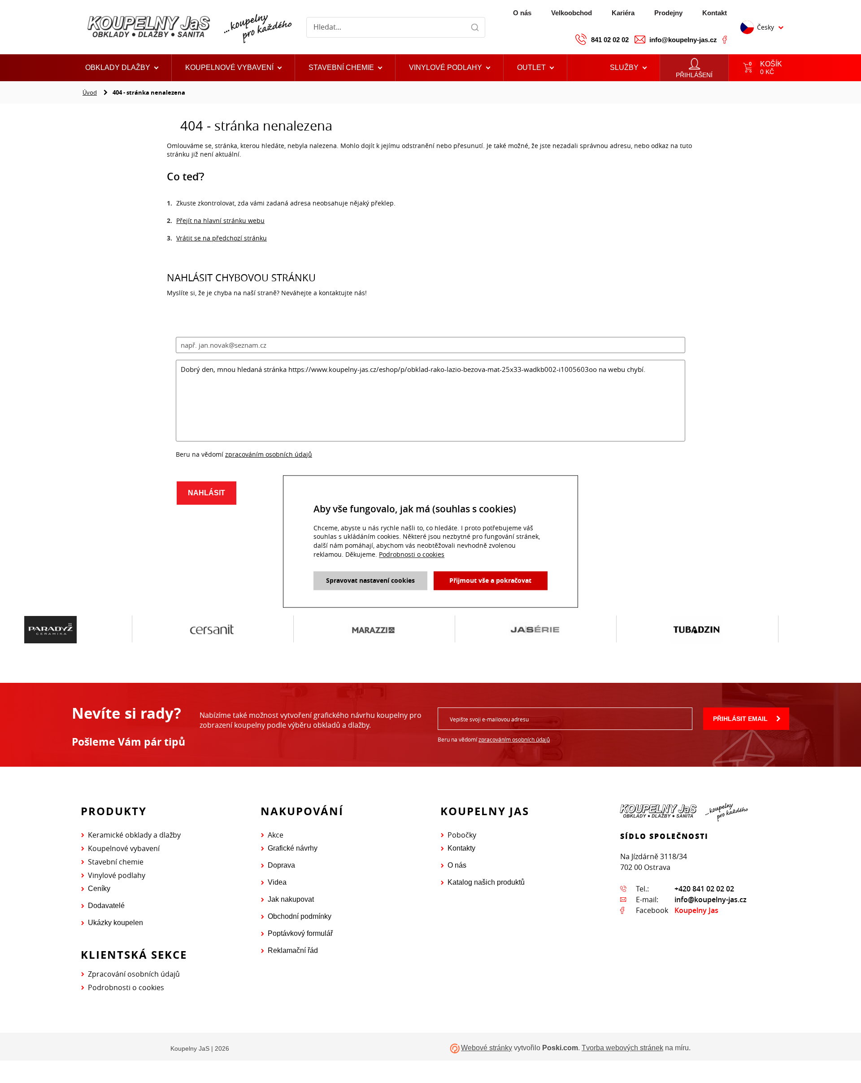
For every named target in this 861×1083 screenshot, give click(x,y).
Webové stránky (486, 1048)
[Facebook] (724, 39)
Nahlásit (206, 493)
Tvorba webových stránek (622, 1048)
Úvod (90, 92)
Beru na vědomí (494, 739)
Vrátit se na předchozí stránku (221, 238)
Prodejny (668, 13)
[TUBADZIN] (571, 629)
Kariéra (623, 13)
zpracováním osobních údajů (268, 454)
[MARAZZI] (247, 629)
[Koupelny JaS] (188, 27)
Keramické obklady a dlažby (134, 835)
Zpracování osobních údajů (134, 974)
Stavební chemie (116, 862)
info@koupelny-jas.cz (683, 40)
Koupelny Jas (696, 910)
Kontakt (714, 13)
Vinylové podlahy (116, 875)
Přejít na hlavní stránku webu (220, 220)
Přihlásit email (740, 718)
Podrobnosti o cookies (126, 987)
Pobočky (462, 835)
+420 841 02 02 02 (704, 889)
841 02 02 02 (610, 40)
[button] (535, 67)
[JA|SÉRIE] (409, 629)
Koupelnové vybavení (124, 848)
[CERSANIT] (86, 629)
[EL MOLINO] (732, 629)
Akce (275, 835)
